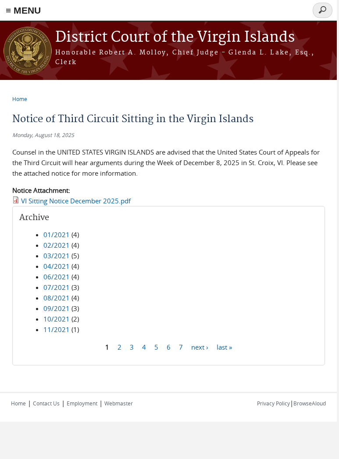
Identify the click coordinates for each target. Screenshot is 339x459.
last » (224, 346)
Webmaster (118, 403)
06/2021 (56, 276)
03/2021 (56, 255)
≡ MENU (23, 10)
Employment (82, 403)
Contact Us (46, 403)
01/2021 (56, 234)
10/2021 (56, 318)
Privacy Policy (273, 403)
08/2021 (56, 297)
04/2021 (56, 266)
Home (19, 98)
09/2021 (56, 308)
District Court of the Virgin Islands (175, 38)
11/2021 (56, 329)
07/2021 (56, 287)
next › (199, 346)
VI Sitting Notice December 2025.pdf (76, 200)
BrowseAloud (309, 403)
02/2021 (56, 245)
